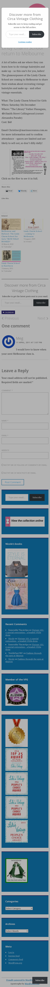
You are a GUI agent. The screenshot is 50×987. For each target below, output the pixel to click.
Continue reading (25, 42)
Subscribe (36, 34)
